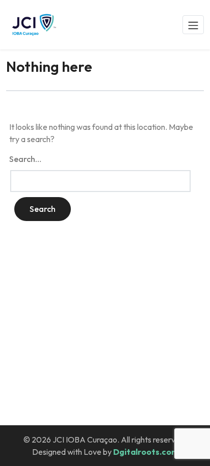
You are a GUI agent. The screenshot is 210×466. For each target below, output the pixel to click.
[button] (193, 24)
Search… (25, 159)
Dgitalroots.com (145, 452)
